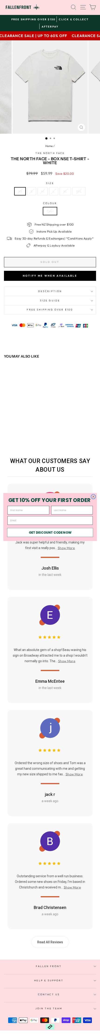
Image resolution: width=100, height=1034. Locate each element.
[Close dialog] (93, 496)
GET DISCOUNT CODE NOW (50, 532)
